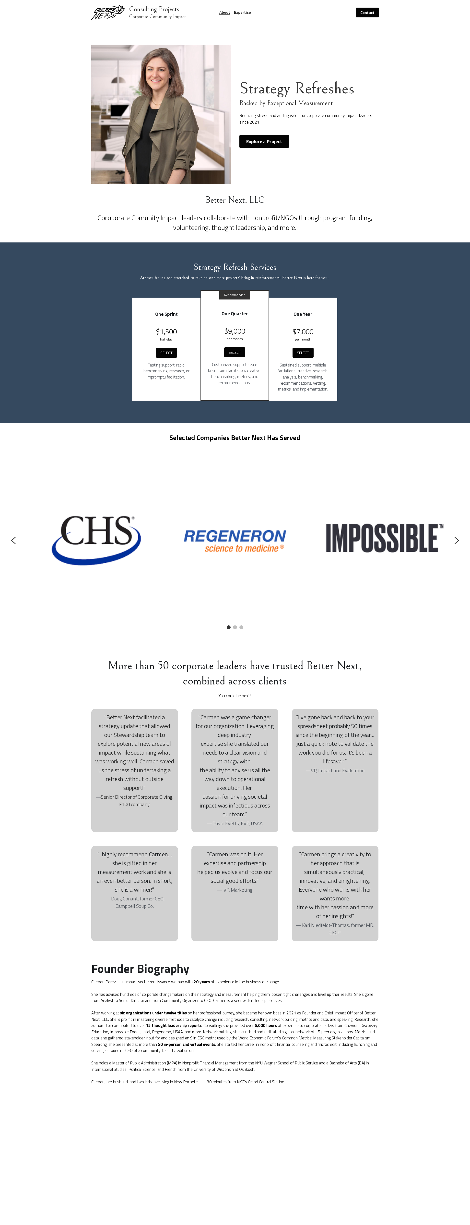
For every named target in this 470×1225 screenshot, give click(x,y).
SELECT (166, 353)
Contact (367, 12)
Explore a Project (264, 141)
